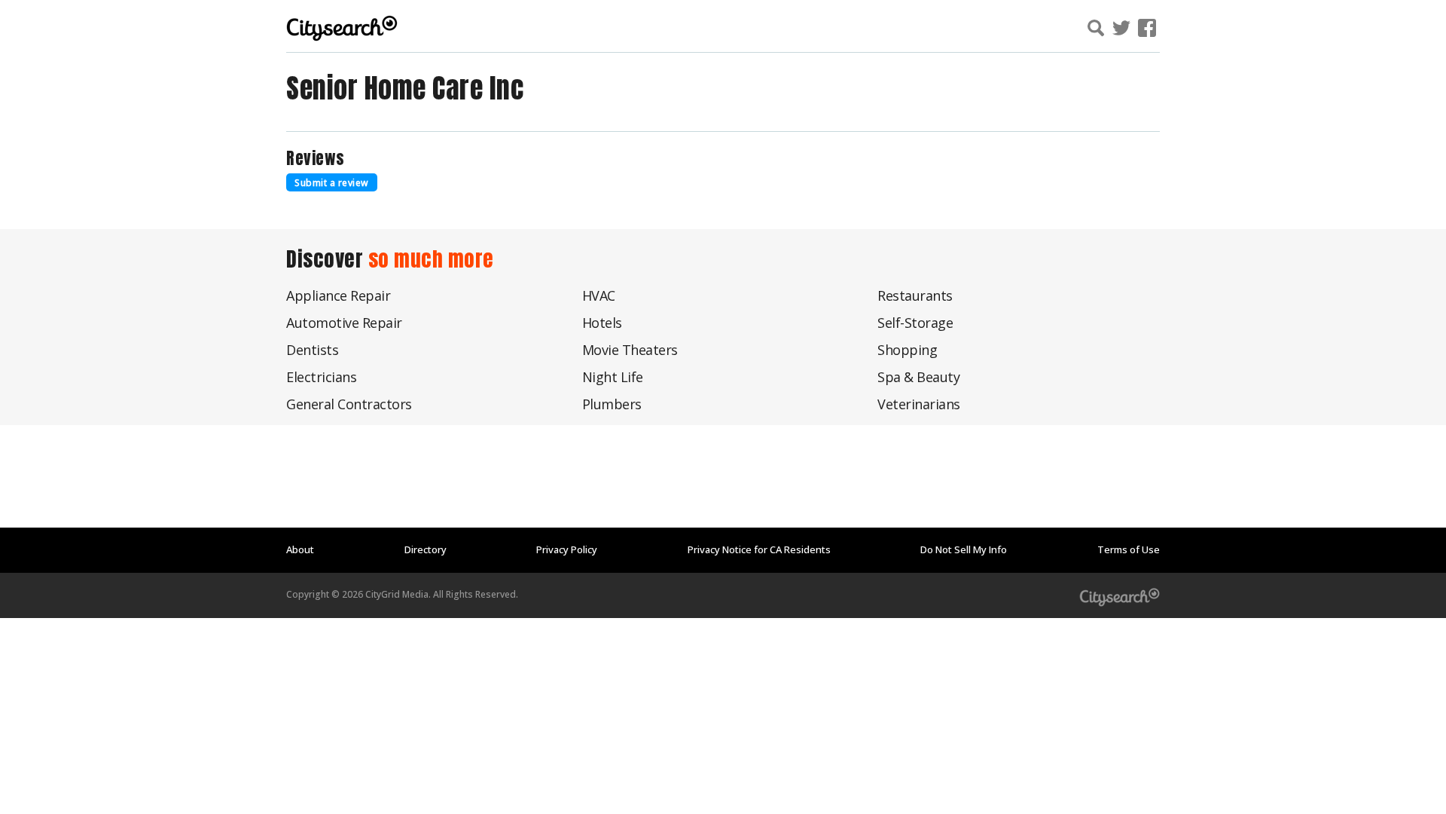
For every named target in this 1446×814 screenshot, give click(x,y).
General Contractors (349, 404)
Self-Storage (915, 323)
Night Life (612, 377)
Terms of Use (1128, 549)
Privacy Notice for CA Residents (759, 549)
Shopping (907, 350)
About (300, 549)
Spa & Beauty (918, 377)
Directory (425, 549)
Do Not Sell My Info (963, 549)
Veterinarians (918, 404)
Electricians (321, 377)
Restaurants (915, 295)
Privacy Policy (566, 549)
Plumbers (612, 404)
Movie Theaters (630, 350)
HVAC (598, 295)
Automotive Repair (344, 323)
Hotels (602, 323)
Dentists (312, 350)
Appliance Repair (338, 295)
